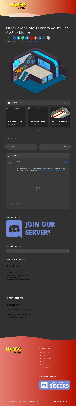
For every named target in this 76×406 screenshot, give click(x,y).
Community (47, 358)
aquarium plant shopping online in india (52, 170)
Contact (46, 368)
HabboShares (23, 401)
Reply (66, 162)
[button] (14, 38)
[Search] (69, 6)
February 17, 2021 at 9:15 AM (23, 164)
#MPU (15, 138)
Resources (46, 352)
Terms (45, 361)
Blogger (39, 401)
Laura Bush (19, 161)
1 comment (12, 136)
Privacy (45, 355)
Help (44, 365)
